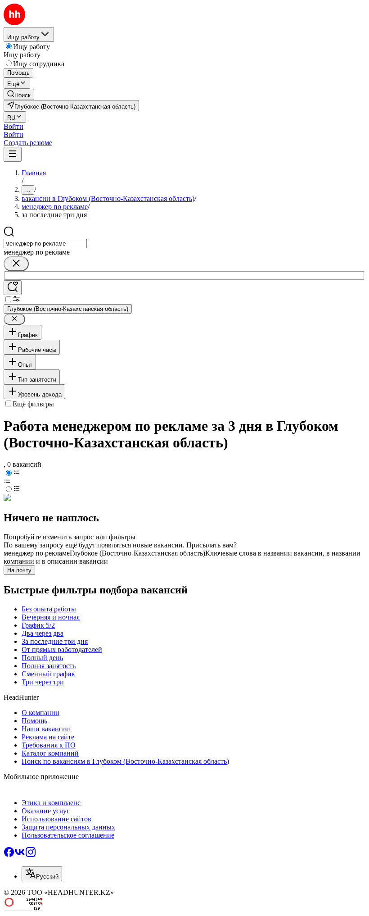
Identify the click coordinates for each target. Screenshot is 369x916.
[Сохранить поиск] (13, 287)
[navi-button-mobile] (13, 154)
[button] (13, 126)
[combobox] (45, 243)
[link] (19, 94)
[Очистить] (16, 263)
